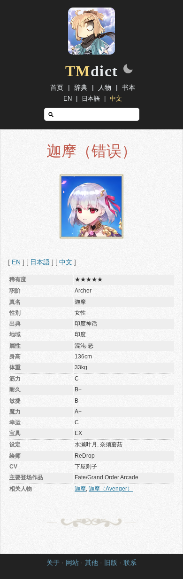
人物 (104, 87)
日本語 (91, 98)
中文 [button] (65, 262)
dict (91, 71)
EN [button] (16, 262)
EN (67, 98)
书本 (128, 87)
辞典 (80, 87)
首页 (56, 87)
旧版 (110, 562)
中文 (116, 98)
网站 (72, 562)
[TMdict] (91, 52)
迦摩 (80, 488)
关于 (53, 562)
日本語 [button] (40, 262)
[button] (128, 69)
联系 (130, 562)
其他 (91, 562)
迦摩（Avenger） (111, 488)
